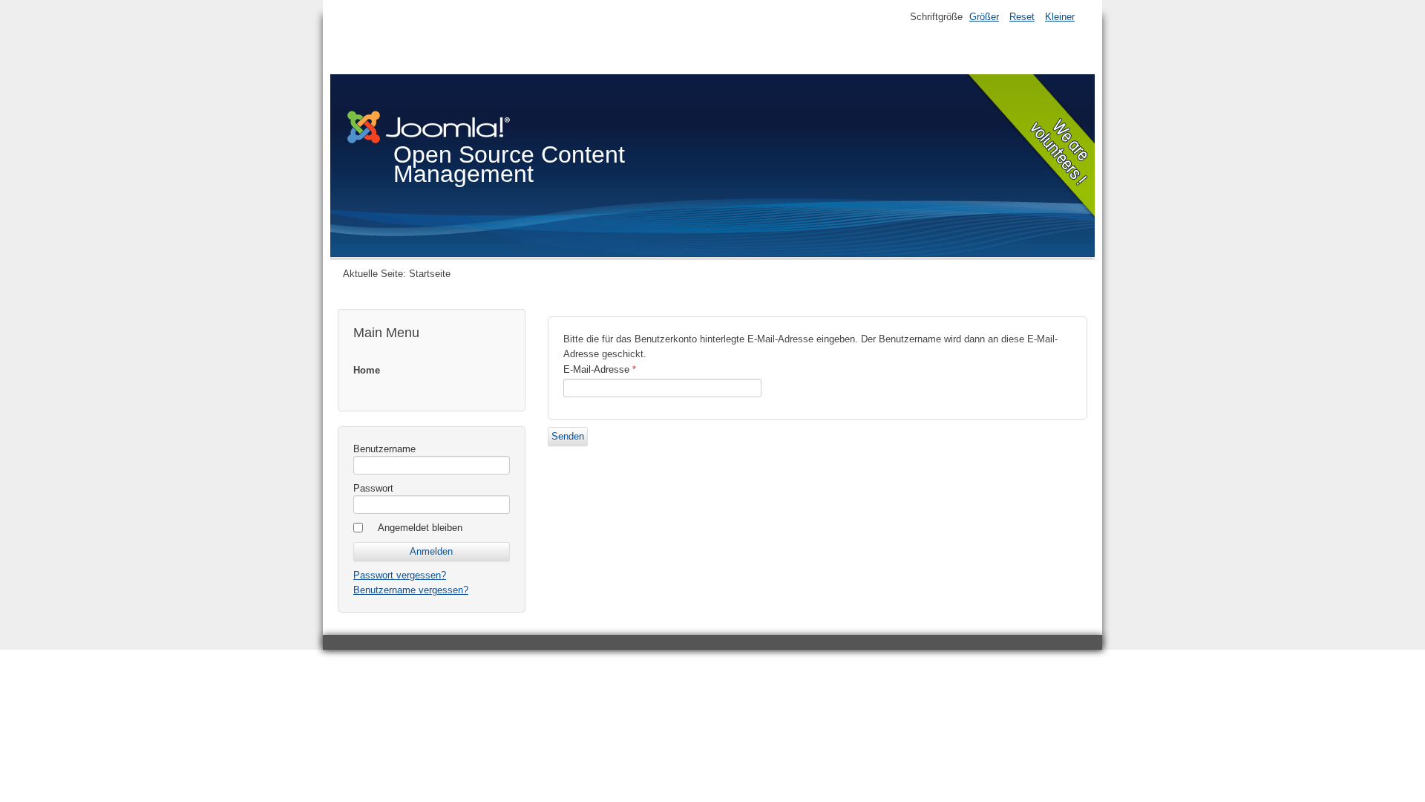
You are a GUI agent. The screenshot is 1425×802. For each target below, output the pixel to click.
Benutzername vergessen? (410, 590)
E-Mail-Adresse (599, 369)
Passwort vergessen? (399, 575)
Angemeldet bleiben (420, 527)
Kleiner (1060, 16)
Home (366, 370)
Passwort (373, 488)
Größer (984, 16)
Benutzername (384, 448)
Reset (1022, 16)
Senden (567, 436)
